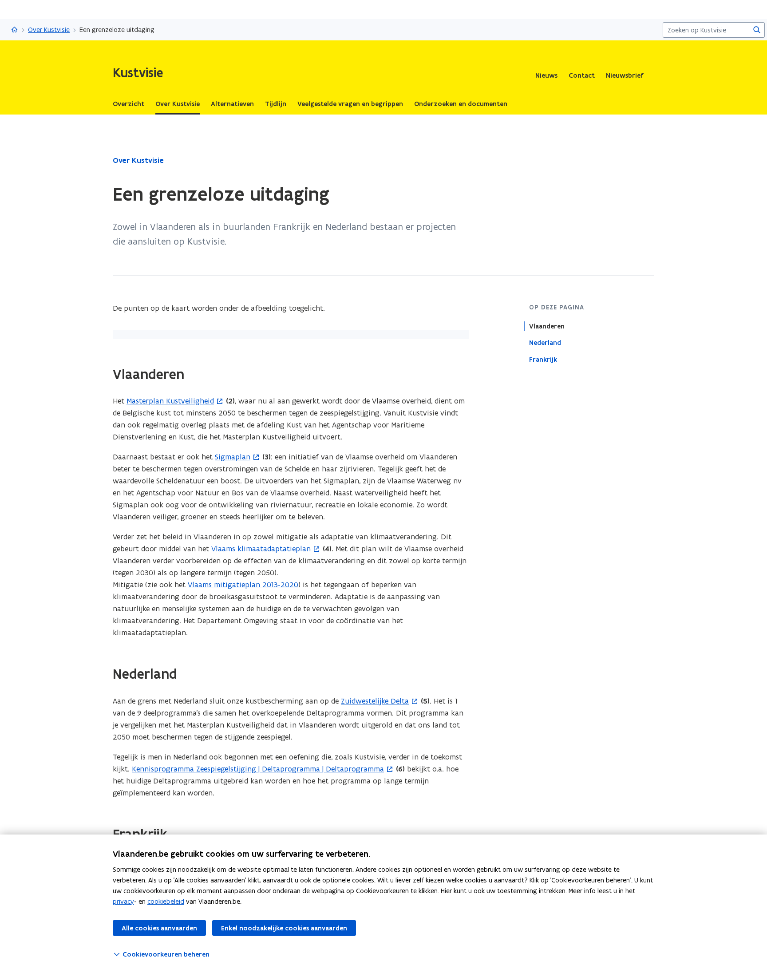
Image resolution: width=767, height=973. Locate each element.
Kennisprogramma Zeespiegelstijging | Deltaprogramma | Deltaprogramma (258, 769)
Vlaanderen (547, 326)
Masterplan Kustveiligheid (170, 401)
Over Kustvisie (49, 29)
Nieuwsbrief (624, 75)
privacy (123, 901)
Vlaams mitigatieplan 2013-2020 (243, 584)
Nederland (545, 342)
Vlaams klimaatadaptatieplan (261, 549)
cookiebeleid (165, 901)
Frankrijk (543, 359)
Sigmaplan (232, 457)
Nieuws (546, 75)
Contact (582, 75)
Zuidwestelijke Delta (375, 701)
